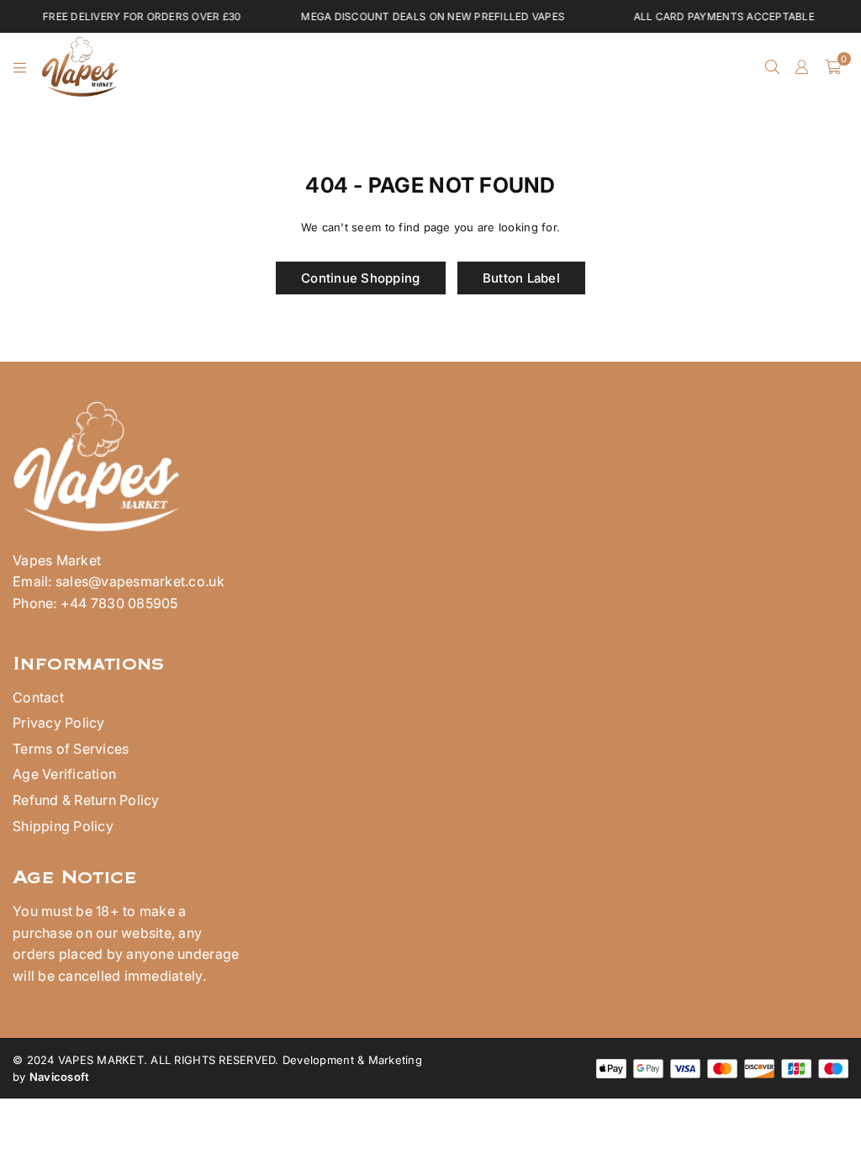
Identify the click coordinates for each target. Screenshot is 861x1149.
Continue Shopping (360, 278)
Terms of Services (71, 748)
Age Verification (64, 773)
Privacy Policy (59, 722)
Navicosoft (59, 1076)
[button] (832, 67)
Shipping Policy (63, 826)
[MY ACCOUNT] (801, 67)
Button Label (521, 278)
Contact (38, 697)
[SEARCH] (772, 67)
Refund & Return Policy (86, 800)
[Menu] (19, 67)
